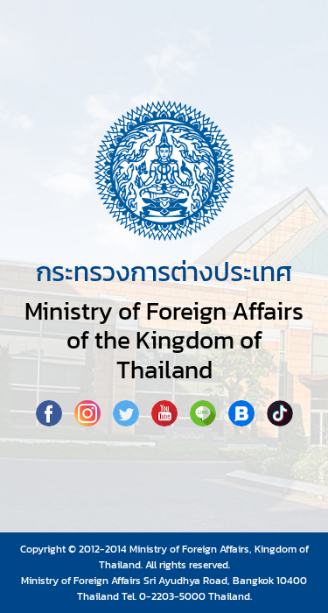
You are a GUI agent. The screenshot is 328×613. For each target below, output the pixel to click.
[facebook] (50, 421)
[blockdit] (243, 421)
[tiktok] (279, 421)
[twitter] (127, 421)
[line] (204, 421)
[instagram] (89, 421)
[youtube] (166, 421)
